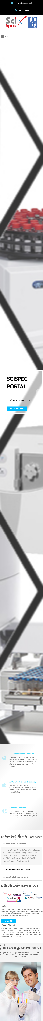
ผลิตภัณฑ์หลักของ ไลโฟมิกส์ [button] (17, 877)
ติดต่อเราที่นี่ (8, 921)
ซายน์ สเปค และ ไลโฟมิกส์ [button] (16, 843)
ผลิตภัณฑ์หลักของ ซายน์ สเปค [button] (18, 869)
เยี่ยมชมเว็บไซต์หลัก (16, 409)
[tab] (21, 844)
